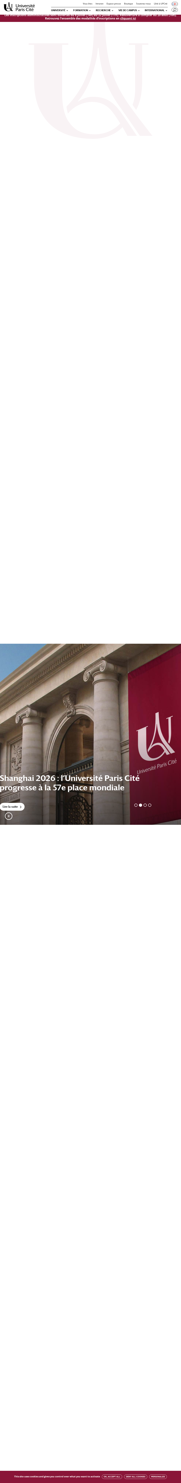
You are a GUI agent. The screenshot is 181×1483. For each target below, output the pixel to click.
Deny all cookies (135, 1477)
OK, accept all (112, 1477)
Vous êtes (87, 4)
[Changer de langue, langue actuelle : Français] (174, 4)
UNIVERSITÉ (58, 10)
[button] (8, 816)
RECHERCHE (103, 10)
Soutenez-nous (143, 4)
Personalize (158, 1477)
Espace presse (114, 4)
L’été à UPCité (160, 4)
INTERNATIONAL (155, 10)
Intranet (99, 4)
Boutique (128, 4)
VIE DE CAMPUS (127, 10)
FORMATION (80, 10)
